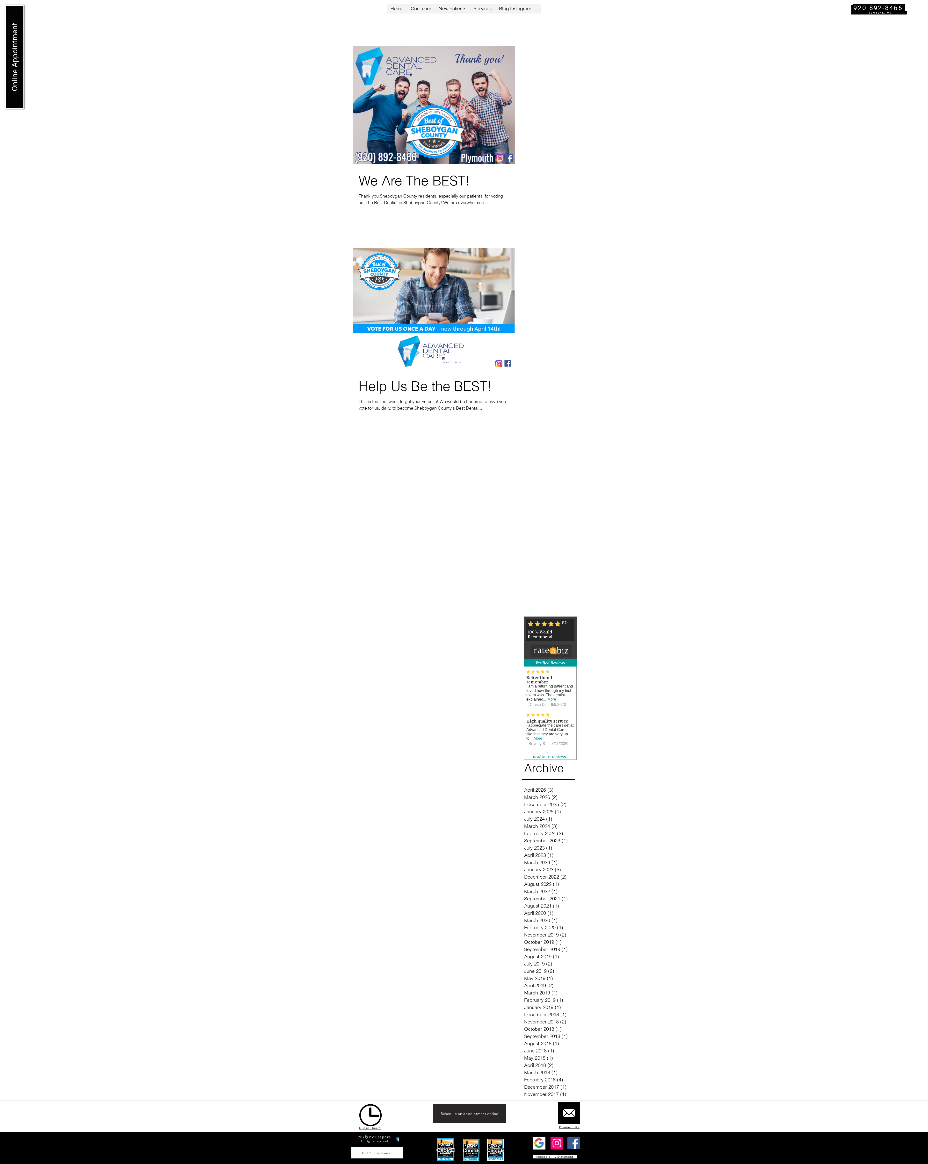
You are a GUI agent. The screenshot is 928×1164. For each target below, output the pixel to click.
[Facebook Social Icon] (573, 1143)
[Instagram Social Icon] (557, 1143)
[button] (452, 9)
